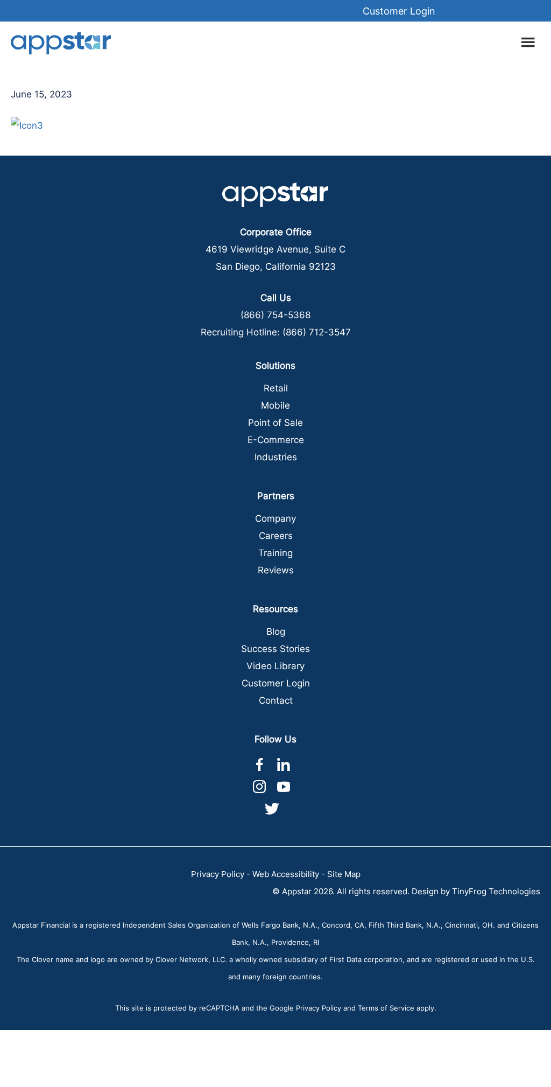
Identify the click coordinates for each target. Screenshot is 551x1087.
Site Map (344, 874)
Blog (275, 631)
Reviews (276, 570)
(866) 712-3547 (316, 332)
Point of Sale (275, 422)
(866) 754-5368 (275, 315)
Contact (276, 700)
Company (275, 518)
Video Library (275, 666)
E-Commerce (276, 439)
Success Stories (275, 648)
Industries (276, 457)
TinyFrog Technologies (496, 891)
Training (275, 553)
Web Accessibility (285, 874)
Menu (529, 40)
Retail (276, 388)
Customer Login (399, 11)
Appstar (61, 42)
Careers (276, 535)
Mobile (275, 405)
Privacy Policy (217, 874)
